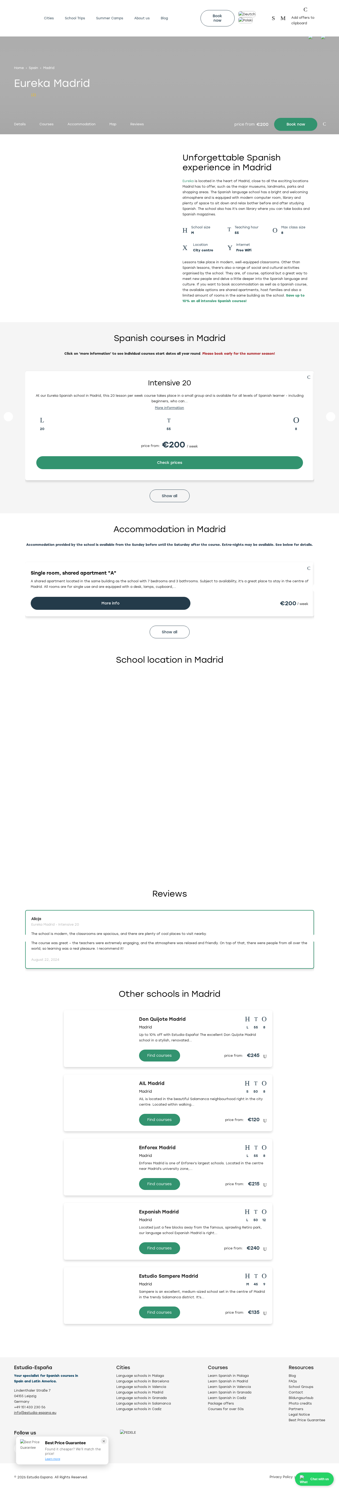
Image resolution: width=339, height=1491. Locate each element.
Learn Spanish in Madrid (228, 1381)
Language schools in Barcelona (142, 1381)
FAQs (293, 1381)
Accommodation (82, 124)
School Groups (301, 1387)
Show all (169, 496)
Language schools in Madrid (139, 1392)
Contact (296, 1392)
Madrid (48, 68)
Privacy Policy (281, 1477)
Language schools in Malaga (140, 1376)
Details (20, 124)
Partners (296, 1409)
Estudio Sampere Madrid (168, 1276)
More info (110, 603)
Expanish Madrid (159, 1212)
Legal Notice (299, 1414)
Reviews (137, 124)
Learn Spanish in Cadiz (227, 1398)
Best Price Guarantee (307, 1420)
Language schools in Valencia (141, 1387)
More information (169, 408)
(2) (33, 95)
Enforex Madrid (157, 1147)
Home (19, 68)
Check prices (169, 462)
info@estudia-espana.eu (35, 1413)
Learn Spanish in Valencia (229, 1387)
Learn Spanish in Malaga (228, 1376)
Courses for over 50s (226, 1409)
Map (112, 124)
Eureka (188, 181)
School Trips (75, 18)
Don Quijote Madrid (162, 1019)
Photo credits (300, 1403)
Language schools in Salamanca (143, 1403)
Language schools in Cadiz (139, 1409)
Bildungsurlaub (301, 1398)
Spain (33, 68)
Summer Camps (109, 18)
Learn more (52, 1459)
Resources (301, 1367)
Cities (49, 18)
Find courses (159, 1055)
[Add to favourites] (324, 124)
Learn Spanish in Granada (229, 1392)
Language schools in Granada (141, 1398)
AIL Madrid (151, 1083)
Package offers (221, 1403)
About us (142, 18)
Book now (217, 18)
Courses (46, 124)
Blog (164, 18)
